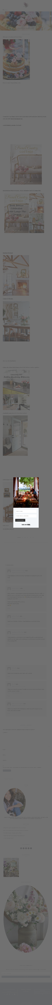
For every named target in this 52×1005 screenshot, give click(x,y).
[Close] (37, 479)
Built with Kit (26, 525)
